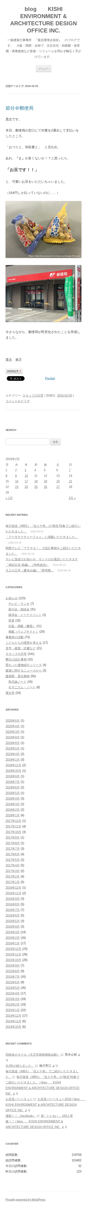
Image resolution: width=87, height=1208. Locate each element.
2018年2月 (13, 809)
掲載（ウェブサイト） (23, 631)
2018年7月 (13, 782)
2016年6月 (13, 915)
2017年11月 (13, 826)
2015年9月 (13, 965)
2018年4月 (13, 798)
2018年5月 (13, 793)
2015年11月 (13, 954)
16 (16, 481)
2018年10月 (13, 770)
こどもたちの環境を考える (24, 642)
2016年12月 (13, 887)
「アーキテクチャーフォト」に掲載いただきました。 (42, 537)
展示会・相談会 (18, 609)
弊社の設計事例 (16, 659)
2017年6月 (13, 854)
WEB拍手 (14, 371)
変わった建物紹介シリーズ (24, 665)
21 (70, 481)
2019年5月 (13, 748)
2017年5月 (13, 860)
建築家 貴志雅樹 (18, 676)
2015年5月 (13, 988)
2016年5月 (13, 921)
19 (45, 481)
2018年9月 (13, 776)
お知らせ (12, 598)
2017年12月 (13, 821)
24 (26, 487)
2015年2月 (13, 1004)
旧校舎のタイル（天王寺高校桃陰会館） (33, 1054)
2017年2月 (13, 876)
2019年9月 (13, 737)
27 (58, 487)
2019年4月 (13, 754)
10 (26, 475)
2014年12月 (13, 1015)
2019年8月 (13, 743)
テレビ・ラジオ (18, 604)
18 (36, 481)
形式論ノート (17, 681)
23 (16, 487)
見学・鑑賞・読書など (21, 648)
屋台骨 (10, 693)
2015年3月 (13, 999)
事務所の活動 (15, 637)
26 (45, 487)
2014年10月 (13, 1027)
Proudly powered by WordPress (25, 1199)
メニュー (44, 68)
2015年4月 (13, 993)
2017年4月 (13, 865)
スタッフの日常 (33, 395)
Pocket (50, 378)
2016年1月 (13, 943)
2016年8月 (13, 904)
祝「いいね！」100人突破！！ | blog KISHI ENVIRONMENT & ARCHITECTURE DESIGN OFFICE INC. (39, 1121)
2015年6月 (13, 982)
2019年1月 (13, 759)
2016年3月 (13, 932)
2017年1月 (13, 882)
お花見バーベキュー (19, 1099)
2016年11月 (13, 893)
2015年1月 (13, 1010)
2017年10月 (13, 832)
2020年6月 (13, 720)
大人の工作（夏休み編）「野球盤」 (30, 570)
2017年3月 (13, 871)
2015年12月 (13, 949)
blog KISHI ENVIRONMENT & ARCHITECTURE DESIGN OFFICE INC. (43, 20)
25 (36, 487)
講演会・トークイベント (25, 615)
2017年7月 (13, 848)
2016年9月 (13, 898)
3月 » (72, 498)
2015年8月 (13, 971)
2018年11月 (13, 765)
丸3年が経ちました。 (20, 1065)
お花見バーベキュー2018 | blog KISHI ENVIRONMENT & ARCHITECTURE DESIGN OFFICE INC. (45, 1104)
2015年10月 (13, 960)
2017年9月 (13, 837)
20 (58, 481)
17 (26, 481)
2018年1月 (13, 815)
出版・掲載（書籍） (21, 626)
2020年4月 (13, 726)
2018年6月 (13, 787)
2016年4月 (13, 926)
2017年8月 (13, 843)
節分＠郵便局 (19, 108)
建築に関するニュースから (24, 670)
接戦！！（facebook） (21, 1116)
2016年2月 (13, 937)
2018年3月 (13, 804)
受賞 (11, 620)
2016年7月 (13, 910)
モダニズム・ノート (21, 687)
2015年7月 (13, 976)
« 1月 (9, 498)
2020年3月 (13, 732)
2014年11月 (13, 1021)
